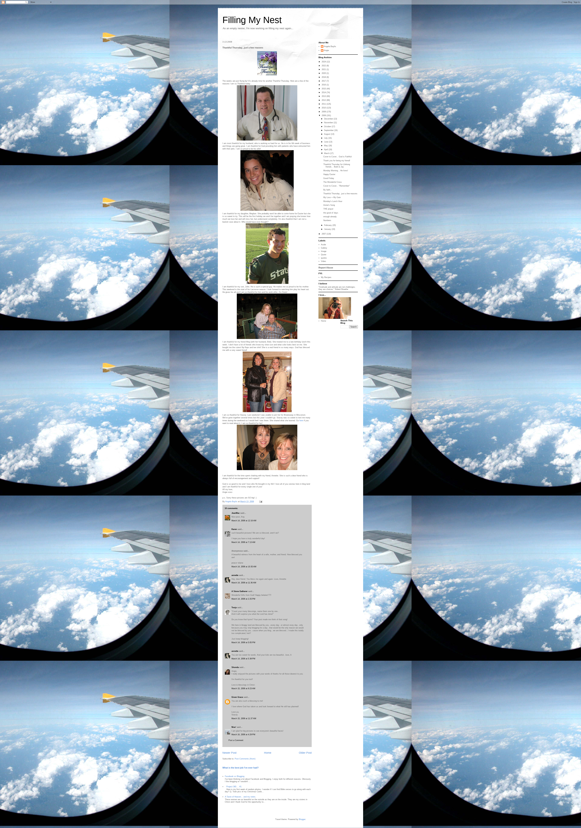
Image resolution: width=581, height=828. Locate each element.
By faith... (327, 190)
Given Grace (237, 697)
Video (323, 261)
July (326, 138)
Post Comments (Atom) (245, 759)
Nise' (234, 727)
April (326, 149)
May (326, 145)
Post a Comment (235, 740)
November (329, 122)
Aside (323, 244)
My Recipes (326, 277)
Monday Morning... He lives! (335, 170)
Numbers (327, 220)
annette (234, 575)
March (327, 153)
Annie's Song (329, 205)
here (301, 420)
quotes (324, 258)
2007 (324, 234)
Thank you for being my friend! (336, 160)
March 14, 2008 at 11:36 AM (243, 583)
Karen (234, 529)
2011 (324, 104)
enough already (330, 216)
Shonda (235, 667)
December (329, 119)
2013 (324, 96)
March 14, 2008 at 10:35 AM (243, 566)
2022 (324, 65)
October (328, 126)
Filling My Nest (252, 20)
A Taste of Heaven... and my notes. (240, 797)
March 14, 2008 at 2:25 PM (243, 599)
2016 (324, 85)
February (328, 225)
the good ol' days (330, 213)
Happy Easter (329, 174)
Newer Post (229, 752)
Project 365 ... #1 (233, 786)
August (327, 134)
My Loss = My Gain (332, 197)
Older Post (305, 752)
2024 (324, 62)
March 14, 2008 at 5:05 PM (243, 642)
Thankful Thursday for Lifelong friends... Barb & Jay (336, 165)
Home (267, 752)
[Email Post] (260, 501)
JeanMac (235, 513)
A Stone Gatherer (239, 591)
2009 (324, 112)
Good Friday (328, 178)
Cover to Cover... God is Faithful (337, 156)
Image (323, 251)
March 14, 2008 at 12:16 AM (243, 520)
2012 (324, 100)
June (326, 142)
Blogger (302, 819)
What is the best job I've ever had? (240, 767)
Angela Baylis (330, 46)
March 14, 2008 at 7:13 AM (243, 542)
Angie (326, 50)
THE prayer (328, 209)
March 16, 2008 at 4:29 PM (243, 734)
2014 (324, 92)
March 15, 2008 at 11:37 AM (243, 718)
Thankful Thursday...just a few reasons (340, 193)
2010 (324, 108)
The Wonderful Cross (332, 182)
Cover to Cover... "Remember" (336, 186)
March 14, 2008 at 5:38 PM (243, 659)
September (329, 130)
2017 (324, 81)
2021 (324, 69)
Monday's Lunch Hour (332, 201)
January (328, 229)
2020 (324, 73)
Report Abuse (325, 267)
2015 (324, 89)
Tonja (234, 607)
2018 (324, 77)
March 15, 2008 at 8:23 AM (243, 688)
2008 (324, 115)
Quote (323, 254)
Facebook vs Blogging (234, 776)
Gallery (324, 248)
